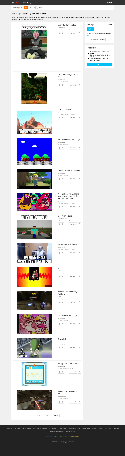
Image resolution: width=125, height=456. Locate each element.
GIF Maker (17, 428)
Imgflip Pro (9, 428)
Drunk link (62, 339)
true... (60, 268)
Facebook (49, 436)
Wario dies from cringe (67, 315)
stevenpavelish (62, 79)
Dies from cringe (65, 216)
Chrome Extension (73, 436)
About (94, 428)
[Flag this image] (79, 33)
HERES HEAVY (64, 109)
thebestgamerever (62, 296)
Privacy (100, 428)
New (30, 7)
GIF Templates (53, 428)
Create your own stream (96, 39)
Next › (56, 415)
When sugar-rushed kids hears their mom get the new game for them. (68, 196)
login (88, 35)
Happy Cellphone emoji (68, 363)
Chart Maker (62, 428)
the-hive (60, 270)
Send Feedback (70, 431)
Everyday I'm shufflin (67, 25)
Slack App (116, 428)
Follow (90, 29)
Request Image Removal (57, 431)
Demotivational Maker (74, 428)
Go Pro (99, 64)
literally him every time (67, 244)
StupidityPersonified (63, 218)
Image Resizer (86, 428)
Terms (105, 428)
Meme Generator (26, 428)
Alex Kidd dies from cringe (69, 139)
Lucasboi (61, 112)
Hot (26, 7)
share (72, 33)
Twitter (56, 436)
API (110, 428)
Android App (62, 436)
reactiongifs (16, 7)
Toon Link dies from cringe (69, 170)
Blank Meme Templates (40, 428)
